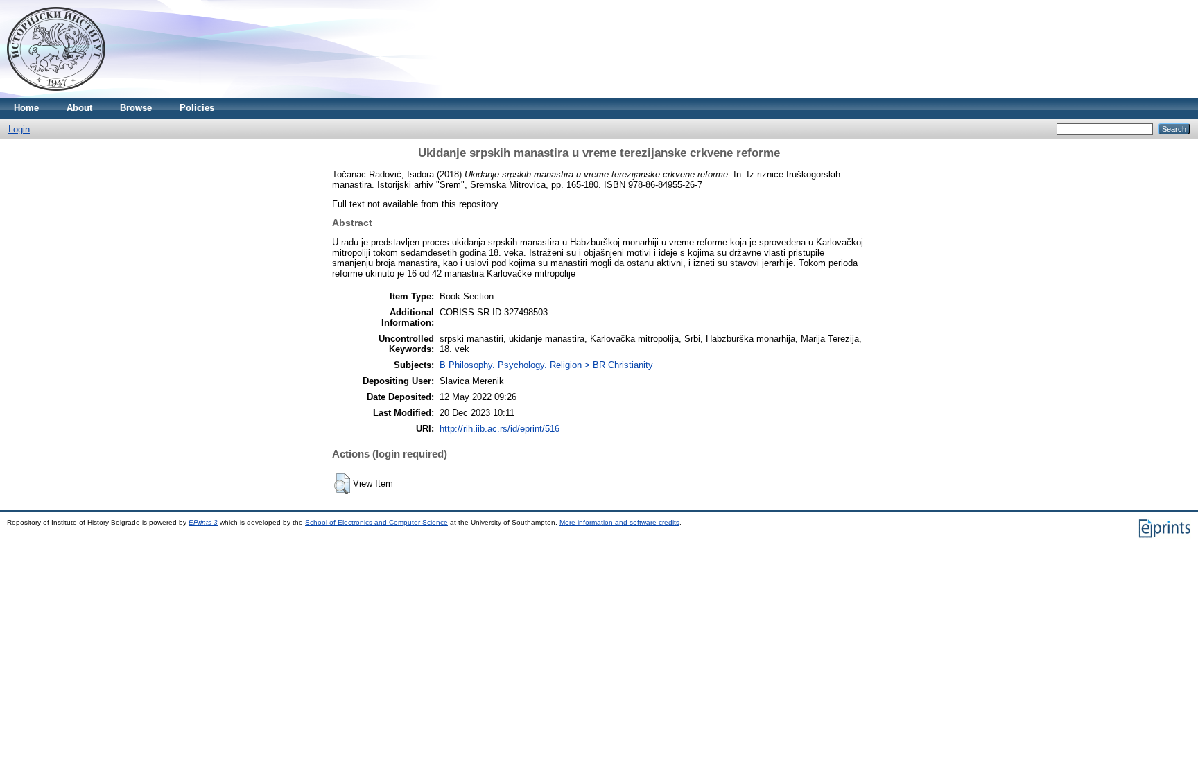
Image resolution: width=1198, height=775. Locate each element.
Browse (136, 108)
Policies (197, 108)
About (79, 108)
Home (26, 108)
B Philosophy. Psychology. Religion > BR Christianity (546, 365)
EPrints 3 (203, 522)
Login (19, 129)
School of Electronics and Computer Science (376, 522)
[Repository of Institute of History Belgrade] (56, 94)
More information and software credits (619, 522)
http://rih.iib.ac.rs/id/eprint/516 (499, 429)
